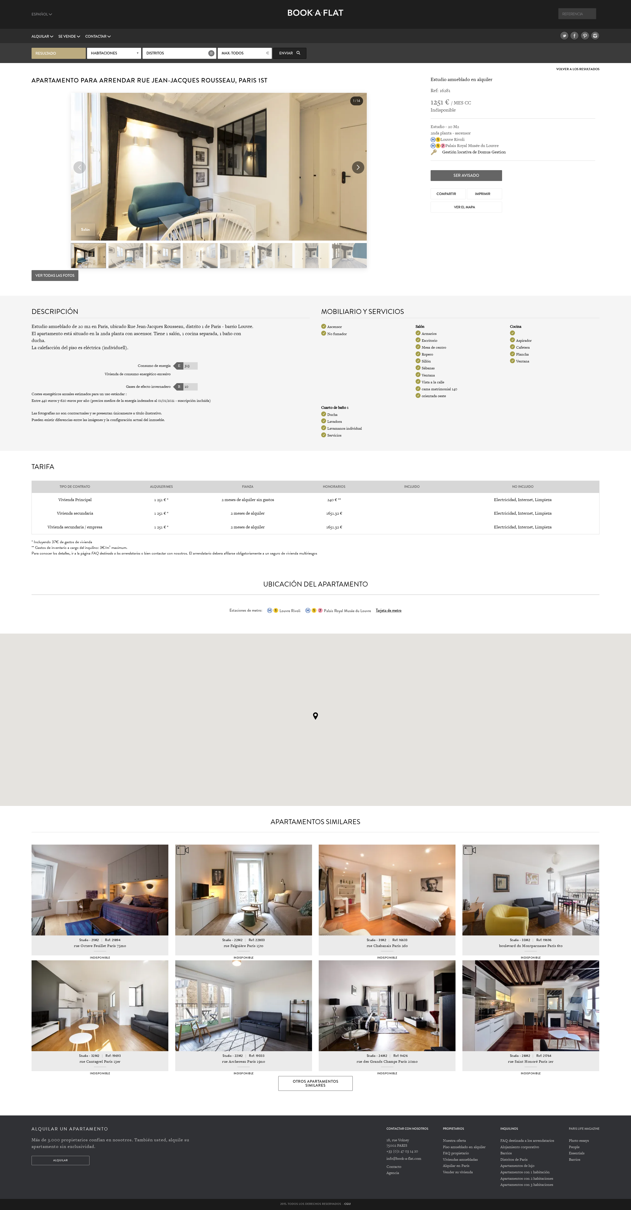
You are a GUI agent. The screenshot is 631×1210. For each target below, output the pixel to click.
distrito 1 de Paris (203, 326)
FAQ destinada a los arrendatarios (527, 1140)
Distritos (155, 53)
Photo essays (579, 1140)
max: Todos (233, 53)
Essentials (576, 1153)
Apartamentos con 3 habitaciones (526, 1184)
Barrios (506, 1153)
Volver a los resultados (577, 69)
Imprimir (483, 193)
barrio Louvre (238, 326)
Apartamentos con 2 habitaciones (526, 1178)
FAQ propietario (456, 1153)
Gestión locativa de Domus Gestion (474, 152)
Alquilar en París (456, 1165)
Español (40, 14)
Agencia (392, 1172)
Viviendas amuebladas (460, 1159)
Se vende (67, 36)
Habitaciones (104, 53)
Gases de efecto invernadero (148, 386)
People (574, 1146)
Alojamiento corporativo (519, 1146)
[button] (358, 167)
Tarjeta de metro (389, 610)
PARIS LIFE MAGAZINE (584, 1129)
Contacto (393, 1166)
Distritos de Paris (513, 1159)
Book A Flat (315, 16)
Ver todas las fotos (54, 275)
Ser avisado (466, 175)
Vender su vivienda (458, 1172)
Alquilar (41, 36)
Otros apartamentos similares (315, 1083)
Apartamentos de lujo (517, 1165)
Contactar (96, 36)
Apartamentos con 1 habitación (525, 1172)
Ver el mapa (465, 207)
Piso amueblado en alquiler (464, 1146)
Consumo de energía (154, 365)
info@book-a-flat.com (403, 1158)
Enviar (286, 53)
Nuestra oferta (454, 1140)
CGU (347, 1204)
